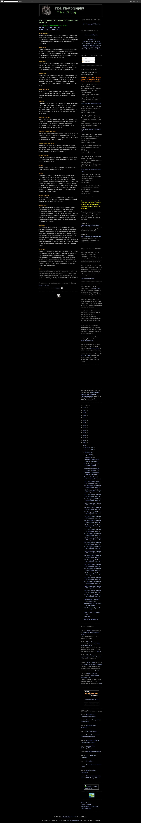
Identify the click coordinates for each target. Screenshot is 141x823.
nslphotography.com (87, 340)
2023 (84, 407)
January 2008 (88, 457)
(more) (99, 651)
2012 (84, 435)
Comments (86, 61)
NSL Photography (69, 817)
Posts (85, 58)
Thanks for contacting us (91, 619)
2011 (84, 437)
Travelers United (94, 348)
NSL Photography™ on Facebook (91, 43)
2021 (84, 412)
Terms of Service (86, 803)
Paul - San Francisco (93, 642)
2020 (84, 415)
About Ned (87, 616)
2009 (84, 442)
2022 (84, 410)
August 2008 (88, 455)
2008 (84, 445)
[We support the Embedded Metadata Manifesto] (91, 797)
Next (86, 703)
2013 (84, 432)
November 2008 (89, 450)
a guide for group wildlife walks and (90, 657)
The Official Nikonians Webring (91, 699)
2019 (84, 417)
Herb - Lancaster (92, 673)
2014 (84, 430)
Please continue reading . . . (89, 278)
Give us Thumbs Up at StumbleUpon (91, 49)
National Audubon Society (93, 751)
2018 (84, 420)
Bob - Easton (91, 662)
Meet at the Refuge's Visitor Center (91, 103)
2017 (84, 422)
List (97, 703)
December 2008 (89, 447)
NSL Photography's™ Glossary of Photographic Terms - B (58, 21)
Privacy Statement (86, 804)
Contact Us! (91, 39)
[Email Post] (61, 287)
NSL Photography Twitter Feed (90, 225)
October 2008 (88, 452)
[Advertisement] (90, 375)
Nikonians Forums (86, 355)
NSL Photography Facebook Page (91, 236)
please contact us (44, 285)
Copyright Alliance (91, 731)
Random (92, 703)
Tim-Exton (90, 655)
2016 (84, 425)
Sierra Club (89, 761)
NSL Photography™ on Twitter (91, 41)
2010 (84, 440)
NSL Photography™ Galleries (91, 24)
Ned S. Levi (96, 288)
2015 (84, 427)
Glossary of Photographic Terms (92, 45)
